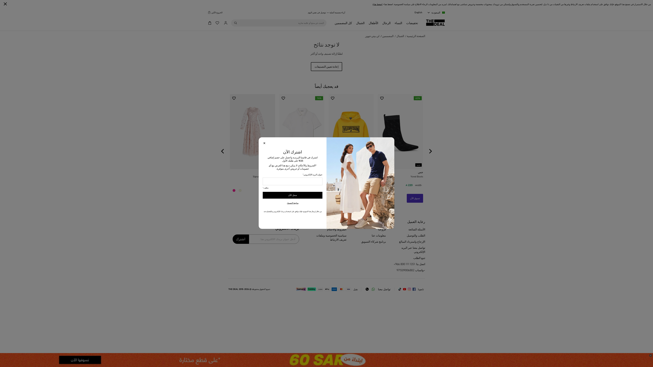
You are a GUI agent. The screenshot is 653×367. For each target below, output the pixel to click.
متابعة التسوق (292, 203)
